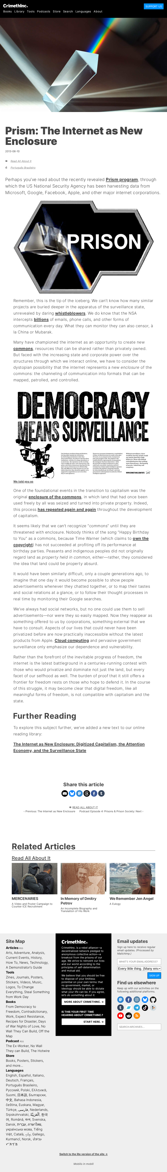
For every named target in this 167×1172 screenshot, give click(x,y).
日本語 (22, 1095)
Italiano (38, 1075)
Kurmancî (13, 1139)
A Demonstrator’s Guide (24, 967)
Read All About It (21, 161)
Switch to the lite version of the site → (83, 1154)
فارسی (23, 1110)
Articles (12, 948)
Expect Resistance (29, 1016)
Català (18, 1134)
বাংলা (27, 1119)
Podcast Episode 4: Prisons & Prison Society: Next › (111, 811)
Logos (10, 987)
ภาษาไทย (34, 1124)
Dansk (10, 1124)
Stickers (12, 982)
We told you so (23, 481)
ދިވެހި (27, 1134)
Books (7, 11)
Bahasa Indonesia (27, 1100)
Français (26, 1080)
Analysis (38, 953)
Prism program (122, 179)
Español (25, 1075)
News (23, 962)
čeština (11, 1105)
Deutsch (12, 1080)
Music (36, 982)
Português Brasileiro (23, 167)
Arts (9, 953)
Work (10, 1016)
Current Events (17, 958)
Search (68, 11)
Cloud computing (72, 640)
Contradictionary (34, 1012)
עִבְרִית (21, 1124)
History (36, 958)
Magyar (38, 1105)
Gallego (38, 1134)
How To (12, 962)
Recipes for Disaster (21, 1021)
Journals (22, 977)
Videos (25, 982)
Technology (39, 962)
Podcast (12, 1041)
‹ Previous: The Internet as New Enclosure (49, 811)
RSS (21, 948)
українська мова (19, 1129)
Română (17, 1119)
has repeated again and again (67, 509)
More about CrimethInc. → (84, 1001)
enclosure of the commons (55, 497)
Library (19, 11)
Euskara (25, 1105)
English (11, 1075)
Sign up (154, 975)
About (98, 11)
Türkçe (11, 1110)
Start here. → (94, 1021)
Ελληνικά (39, 1090)
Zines (10, 977)
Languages (83, 11)
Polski (25, 1090)
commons (23, 348)
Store (57, 11)
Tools (31, 11)
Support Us (153, 6)
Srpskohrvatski (17, 1115)
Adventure (22, 953)
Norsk (26, 1139)
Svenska (38, 1119)
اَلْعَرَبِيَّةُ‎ (34, 1115)
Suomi (10, 1095)
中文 (9, 1100)
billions (41, 319)
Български (37, 1095)
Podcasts (43, 11)
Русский (12, 1090)
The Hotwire (40, 1051)
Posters (36, 977)
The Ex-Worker (17, 1046)
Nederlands (38, 1110)
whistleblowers (70, 313)
